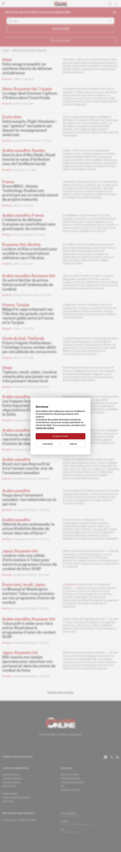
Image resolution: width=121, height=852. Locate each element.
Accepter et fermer (60, 436)
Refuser (73, 444)
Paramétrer (47, 444)
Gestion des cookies (45, 428)
